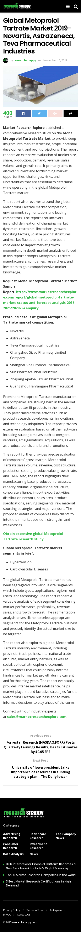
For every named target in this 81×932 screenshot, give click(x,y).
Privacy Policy (11, 910)
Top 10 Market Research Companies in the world (41, 875)
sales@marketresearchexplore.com (36, 716)
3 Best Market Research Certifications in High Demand (38, 883)
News (33, 854)
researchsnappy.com (24, 922)
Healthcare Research (37, 836)
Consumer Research (10, 846)
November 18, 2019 (55, 60)
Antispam (56, 910)
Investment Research (38, 846)
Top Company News (66, 836)
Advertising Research (12, 836)
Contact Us (24, 914)
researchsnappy (25, 60)
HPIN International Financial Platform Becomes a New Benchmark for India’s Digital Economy (41, 866)
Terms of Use (35, 910)
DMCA (7, 914)
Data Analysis (13, 854)
